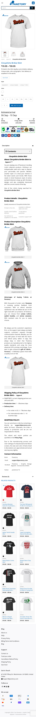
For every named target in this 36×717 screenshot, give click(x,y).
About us (4, 633)
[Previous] (4, 31)
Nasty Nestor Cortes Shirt (8, 561)
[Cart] (33, 3)
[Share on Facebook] (2, 135)
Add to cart (17, 105)
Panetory (15, 457)
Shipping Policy (6, 662)
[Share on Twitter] (6, 135)
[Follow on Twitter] (4, 686)
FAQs (2, 635)
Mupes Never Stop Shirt (25, 561)
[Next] (31, 31)
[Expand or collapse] (30, 151)
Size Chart (4, 665)
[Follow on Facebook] (2, 686)
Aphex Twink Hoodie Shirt (8, 533)
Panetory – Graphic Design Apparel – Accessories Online (21, 465)
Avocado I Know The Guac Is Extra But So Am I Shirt (26, 617)
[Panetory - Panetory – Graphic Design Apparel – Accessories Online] (18, 3)
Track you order (6, 656)
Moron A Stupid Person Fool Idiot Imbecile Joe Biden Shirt (8, 617)
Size (2, 95)
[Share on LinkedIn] (15, 135)
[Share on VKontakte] (12, 135)
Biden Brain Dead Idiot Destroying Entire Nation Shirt (9, 589)
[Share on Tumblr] (18, 135)
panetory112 (16, 470)
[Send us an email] (6, 686)
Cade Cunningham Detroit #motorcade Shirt (26, 533)
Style (2, 81)
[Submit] (32, 8)
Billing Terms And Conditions (10, 641)
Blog (2, 644)
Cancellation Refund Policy (9, 659)
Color (2, 88)
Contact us (4, 653)
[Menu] (2, 3)
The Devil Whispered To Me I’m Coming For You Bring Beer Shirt (26, 505)
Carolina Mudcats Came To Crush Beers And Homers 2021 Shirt (9, 505)
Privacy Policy (5, 638)
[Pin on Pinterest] (9, 135)
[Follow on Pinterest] (8, 686)
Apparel (8, 59)
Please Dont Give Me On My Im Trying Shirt (26, 589)
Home (3, 59)
